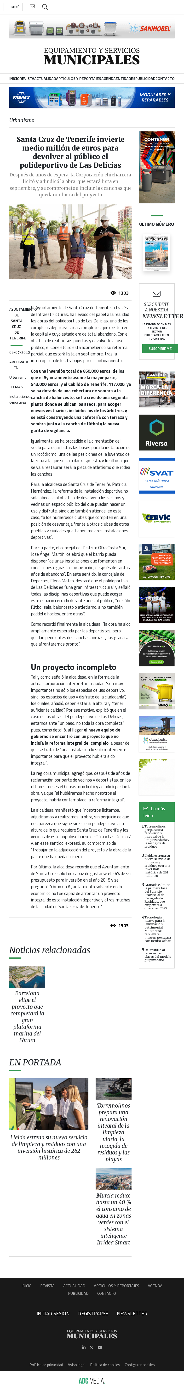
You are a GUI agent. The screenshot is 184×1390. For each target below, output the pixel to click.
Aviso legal (76, 1364)
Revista (47, 1286)
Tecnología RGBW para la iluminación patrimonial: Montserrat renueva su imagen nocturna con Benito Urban (157, 929)
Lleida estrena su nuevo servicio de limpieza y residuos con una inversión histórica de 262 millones (157, 866)
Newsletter (132, 1313)
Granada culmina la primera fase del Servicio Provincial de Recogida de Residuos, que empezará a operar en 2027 (157, 896)
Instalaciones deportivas (20, 399)
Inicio (27, 1286)
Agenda (155, 1286)
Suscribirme (160, 348)
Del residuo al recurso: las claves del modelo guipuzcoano (157, 955)
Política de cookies (105, 1364)
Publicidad (78, 1293)
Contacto (106, 1293)
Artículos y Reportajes (116, 1286)
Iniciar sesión (53, 1313)
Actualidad (74, 1286)
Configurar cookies (140, 1364)
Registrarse (93, 1313)
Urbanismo (18, 377)
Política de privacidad (46, 1364)
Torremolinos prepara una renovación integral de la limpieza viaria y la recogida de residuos (156, 836)
